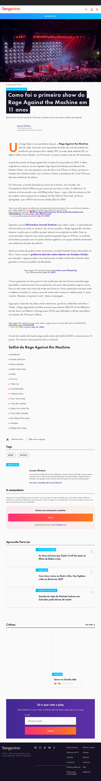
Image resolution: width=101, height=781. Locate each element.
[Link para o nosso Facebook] (35, 748)
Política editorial (73, 767)
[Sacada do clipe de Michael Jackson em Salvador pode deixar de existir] (21, 598)
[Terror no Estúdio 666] (67, 654)
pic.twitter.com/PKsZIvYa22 (38, 214)
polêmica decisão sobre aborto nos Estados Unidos (59, 254)
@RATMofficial (15, 214)
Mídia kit (86, 772)
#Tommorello (62, 212)
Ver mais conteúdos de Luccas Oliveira (45, 482)
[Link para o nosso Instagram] (40, 748)
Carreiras (71, 762)
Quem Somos (72, 747)
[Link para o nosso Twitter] (45, 748)
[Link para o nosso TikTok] (54, 748)
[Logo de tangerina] (11, 9)
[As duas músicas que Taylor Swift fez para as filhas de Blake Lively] (21, 557)
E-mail (27, 715)
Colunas (86, 762)
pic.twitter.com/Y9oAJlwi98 (21, 325)
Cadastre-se (61, 524)
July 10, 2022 (43, 216)
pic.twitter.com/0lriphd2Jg (65, 270)
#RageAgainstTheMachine (44, 212)
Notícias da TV (73, 752)
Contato (70, 757)
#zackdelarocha (76, 212)
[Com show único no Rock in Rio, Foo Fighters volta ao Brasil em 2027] (21, 577)
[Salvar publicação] (92, 551)
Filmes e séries (89, 747)
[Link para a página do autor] (11, 128)
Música (86, 757)
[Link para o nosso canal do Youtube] (49, 748)
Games (86, 752)
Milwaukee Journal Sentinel (41, 224)
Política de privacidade (72, 773)
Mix (84, 767)
